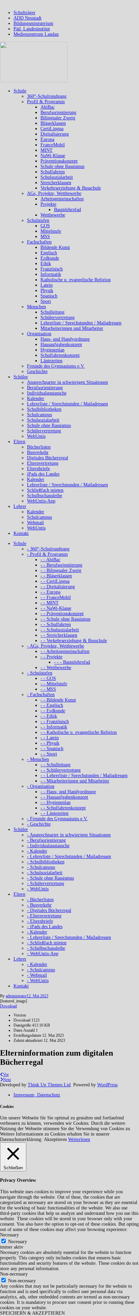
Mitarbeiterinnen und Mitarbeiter (71, 328)
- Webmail (37, 975)
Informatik (50, 274)
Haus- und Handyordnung (65, 339)
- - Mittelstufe (53, 683)
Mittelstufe (50, 231)
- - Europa (50, 592)
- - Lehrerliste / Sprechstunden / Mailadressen (84, 775)
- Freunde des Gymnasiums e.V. (57, 818)
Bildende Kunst (55, 247)
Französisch (51, 268)
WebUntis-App (41, 501)
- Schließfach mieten (46, 942)
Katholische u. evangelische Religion (75, 279)
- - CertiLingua (55, 581)
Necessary (17, 1241)
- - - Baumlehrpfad (72, 662)
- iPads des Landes (44, 926)
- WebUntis (38, 888)
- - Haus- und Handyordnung (68, 791)
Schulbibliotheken (44, 409)
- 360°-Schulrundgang (48, 548)
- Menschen (38, 759)
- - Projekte (51, 656)
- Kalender (37, 851)
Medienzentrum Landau (36, 34)
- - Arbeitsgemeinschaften (64, 651)
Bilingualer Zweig (57, 117)
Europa (47, 139)
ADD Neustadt (27, 18)
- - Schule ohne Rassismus (65, 619)
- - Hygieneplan (55, 802)
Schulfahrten (52, 171)
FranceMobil (52, 144)
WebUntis (36, 436)
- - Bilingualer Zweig (60, 570)
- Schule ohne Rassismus (50, 878)
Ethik (45, 263)
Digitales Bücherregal (47, 457)
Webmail (35, 522)
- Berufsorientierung (46, 840)
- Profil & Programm (47, 554)
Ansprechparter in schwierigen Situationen (67, 382)
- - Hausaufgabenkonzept (64, 797)
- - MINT (49, 602)
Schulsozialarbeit (56, 177)
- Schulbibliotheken (45, 861)
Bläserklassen (53, 123)
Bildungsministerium (33, 23)
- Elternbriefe (40, 921)
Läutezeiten (51, 360)
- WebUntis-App (42, 953)
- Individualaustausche (48, 845)
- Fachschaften (41, 694)
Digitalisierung (54, 134)
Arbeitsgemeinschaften (62, 198)
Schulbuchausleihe (44, 495)
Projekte (48, 204)
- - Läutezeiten (54, 813)
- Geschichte (39, 824)
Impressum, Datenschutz (36, 1094)
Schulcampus (39, 414)
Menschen (36, 306)
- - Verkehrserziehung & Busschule (73, 640)
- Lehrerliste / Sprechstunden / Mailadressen (69, 856)
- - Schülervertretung (60, 770)
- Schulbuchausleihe (46, 948)
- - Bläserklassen (56, 575)
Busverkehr (38, 452)
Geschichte (37, 371)
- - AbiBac (50, 559)
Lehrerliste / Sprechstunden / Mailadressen (80, 322)
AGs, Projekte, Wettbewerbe (54, 193)
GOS (45, 225)
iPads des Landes (43, 474)
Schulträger (24, 12)
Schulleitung (52, 312)
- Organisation (40, 786)
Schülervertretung (57, 317)
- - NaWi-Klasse (55, 608)
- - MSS (48, 689)
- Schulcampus (41, 867)
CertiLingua (51, 128)
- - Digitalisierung (57, 586)
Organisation (39, 333)
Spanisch (48, 295)
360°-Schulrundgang (46, 96)
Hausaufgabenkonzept (61, 344)
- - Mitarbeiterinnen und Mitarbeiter (74, 780)
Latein (46, 285)
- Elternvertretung (44, 915)
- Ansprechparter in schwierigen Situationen (69, 834)
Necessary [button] (9, 1234)
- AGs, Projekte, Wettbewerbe (55, 646)
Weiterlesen (79, 1139)
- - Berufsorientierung (61, 565)
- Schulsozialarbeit (44, 872)
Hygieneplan (52, 349)
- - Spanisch (51, 748)
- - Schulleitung (55, 764)
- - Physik (49, 743)
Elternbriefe (38, 468)
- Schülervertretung (45, 883)
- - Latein (49, 737)
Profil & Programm (46, 101)
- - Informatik (53, 726)
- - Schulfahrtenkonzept (63, 807)
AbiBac (47, 107)
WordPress (107, 1084)
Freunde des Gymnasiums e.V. (56, 366)
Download (8, 1006)
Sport (45, 301)
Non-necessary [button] (14, 1274)
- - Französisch (54, 721)
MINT (46, 150)
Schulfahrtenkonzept (60, 355)
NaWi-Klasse (52, 155)
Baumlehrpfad (67, 209)
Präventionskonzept (59, 161)
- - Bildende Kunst (58, 700)
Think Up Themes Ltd (49, 1084)
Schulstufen (38, 220)
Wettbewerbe (52, 215)
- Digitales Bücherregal (49, 910)
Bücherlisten (39, 447)
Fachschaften (39, 242)
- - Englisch (51, 705)
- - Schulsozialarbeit (59, 629)
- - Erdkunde (52, 710)
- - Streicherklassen (58, 635)
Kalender (35, 398)
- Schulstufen (39, 673)
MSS (45, 236)
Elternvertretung (42, 463)
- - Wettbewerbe (55, 667)
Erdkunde (49, 258)
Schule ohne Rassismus (62, 166)
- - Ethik (48, 716)
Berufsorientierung (58, 112)
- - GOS (48, 678)
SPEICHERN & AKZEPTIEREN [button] (32, 1313)
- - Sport (48, 753)
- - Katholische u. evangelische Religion (78, 732)
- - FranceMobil (55, 597)
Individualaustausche (46, 393)
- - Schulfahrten (55, 624)
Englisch (48, 252)
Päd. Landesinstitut (31, 28)
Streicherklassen (55, 182)
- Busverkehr (39, 905)
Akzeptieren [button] (55, 1139)
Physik (46, 290)
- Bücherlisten (40, 899)
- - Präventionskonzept (62, 613)
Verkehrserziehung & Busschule (70, 188)
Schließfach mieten (45, 490)
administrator (16, 996)
